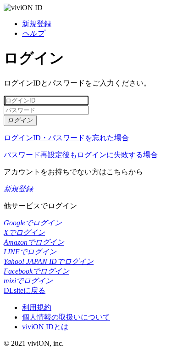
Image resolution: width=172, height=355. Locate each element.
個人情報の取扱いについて (66, 317)
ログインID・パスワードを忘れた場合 (66, 138)
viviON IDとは (45, 327)
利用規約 (36, 307)
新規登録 (36, 24)
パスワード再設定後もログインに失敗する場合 (81, 155)
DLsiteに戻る (24, 290)
